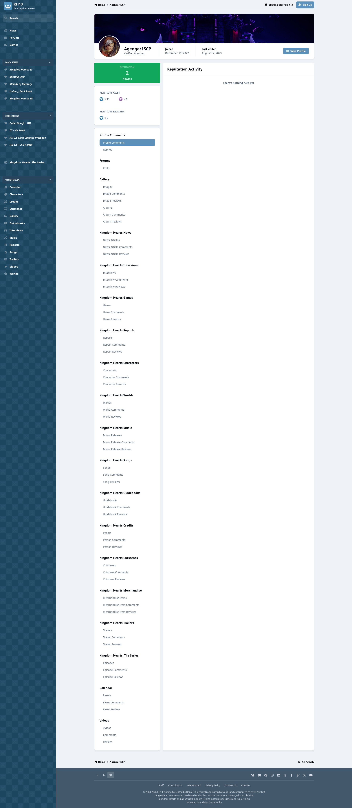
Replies (107, 149)
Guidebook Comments (116, 507)
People (107, 533)
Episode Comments (115, 670)
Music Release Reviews (117, 449)
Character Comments (116, 377)
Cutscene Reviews (114, 579)
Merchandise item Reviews (119, 612)
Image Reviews (112, 200)
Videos (107, 728)
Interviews (109, 272)
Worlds (107, 402)
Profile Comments (114, 142)
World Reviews (112, 416)
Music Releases (112, 435)
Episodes (108, 663)
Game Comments (113, 312)
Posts (106, 168)
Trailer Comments (114, 637)
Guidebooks (110, 500)
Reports (108, 337)
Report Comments (114, 344)
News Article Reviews (116, 254)
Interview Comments (116, 279)
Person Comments (114, 540)
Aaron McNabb (220, 792)
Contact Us (230, 785)
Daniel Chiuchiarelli (196, 792)
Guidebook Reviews (115, 514)
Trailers (107, 630)
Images (107, 186)
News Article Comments (117, 247)
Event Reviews (111, 709)
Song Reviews (111, 481)
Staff (161, 785)
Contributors (175, 785)
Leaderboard (194, 785)
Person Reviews (112, 546)
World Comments (113, 409)
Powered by (204, 802)
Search (14, 18)
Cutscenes (109, 565)
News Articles (111, 240)
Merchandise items (115, 598)
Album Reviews (112, 221)
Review (107, 742)
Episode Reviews (113, 677)
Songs (107, 467)
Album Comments (114, 214)
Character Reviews (114, 384)
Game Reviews (112, 319)
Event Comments (113, 702)
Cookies (245, 785)
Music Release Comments (119, 442)
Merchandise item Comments (121, 605)
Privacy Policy (213, 785)
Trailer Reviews (112, 644)
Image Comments (114, 193)
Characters (109, 370)
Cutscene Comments (115, 572)
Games (107, 305)
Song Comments (113, 474)
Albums (107, 207)
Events (107, 695)
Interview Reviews (114, 286)
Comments (109, 735)
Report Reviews (112, 351)
